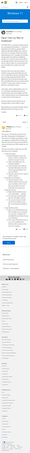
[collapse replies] (15, 125)
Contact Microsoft (11, 445)
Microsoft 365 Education (7, 347)
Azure (3, 392)
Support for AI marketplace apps (8, 400)
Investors (4, 429)
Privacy (18, 445)
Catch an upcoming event (11, 264)
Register (21, 2)
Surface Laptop (5, 289)
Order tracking (5, 323)
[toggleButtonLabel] (27, 7)
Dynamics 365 (5, 371)
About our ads (18, 448)
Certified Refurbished (6, 326)
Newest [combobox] (25, 122)
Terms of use (13, 447)
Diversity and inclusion (6, 432)
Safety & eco (4, 448)
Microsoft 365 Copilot (6, 382)
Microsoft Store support (7, 318)
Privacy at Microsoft (6, 426)
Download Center (5, 315)
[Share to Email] (23, 279)
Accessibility (4, 434)
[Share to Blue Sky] (18, 279)
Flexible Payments (5, 331)
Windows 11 (5, 7)
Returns (3, 321)
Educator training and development (9, 352)
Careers (3, 418)
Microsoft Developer (6, 395)
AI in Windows (5, 300)
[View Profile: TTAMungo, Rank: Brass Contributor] (3, 127)
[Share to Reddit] (15, 279)
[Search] (17, 3)
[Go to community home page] (5, 2)
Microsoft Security (5, 368)
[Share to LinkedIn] (7, 279)
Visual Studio (4, 411)
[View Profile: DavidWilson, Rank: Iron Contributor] (3, 32)
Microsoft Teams (5, 379)
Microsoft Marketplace (6, 405)
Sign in (9, 242)
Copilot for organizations (7, 294)
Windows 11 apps (5, 305)
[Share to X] (12, 279)
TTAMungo (9, 127)
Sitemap (3, 445)
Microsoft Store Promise (7, 329)
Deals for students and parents (8, 355)
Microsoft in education (6, 339)
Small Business (5, 384)
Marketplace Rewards (6, 408)
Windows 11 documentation (11, 268)
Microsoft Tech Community (7, 403)
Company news (5, 424)
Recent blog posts (9, 259)
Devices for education (6, 342)
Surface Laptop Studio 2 (7, 292)
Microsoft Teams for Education (8, 344)
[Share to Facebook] (9, 279)
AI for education (5, 358)
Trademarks (20, 447)
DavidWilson (9, 31)
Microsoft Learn (5, 397)
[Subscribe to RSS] (20, 279)
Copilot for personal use (7, 297)
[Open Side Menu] (2, 2)
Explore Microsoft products (7, 302)
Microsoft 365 (5, 374)
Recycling (11, 448)
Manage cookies (5, 447)
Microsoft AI (4, 366)
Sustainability (5, 437)
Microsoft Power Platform (7, 376)
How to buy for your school (7, 350)
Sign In (26, 2)
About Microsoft (5, 421)
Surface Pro (4, 286)
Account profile (5, 313)
